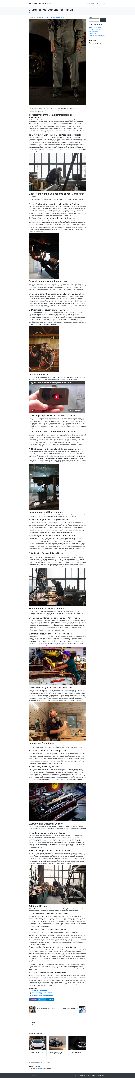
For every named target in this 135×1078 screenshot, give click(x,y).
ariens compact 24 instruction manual (42, 993)
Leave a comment (60, 17)
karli (47, 17)
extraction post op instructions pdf (97, 35)
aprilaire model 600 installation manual (42, 995)
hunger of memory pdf (94, 33)
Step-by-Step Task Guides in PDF (40, 3)
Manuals (53, 17)
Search (90, 17)
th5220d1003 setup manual (39, 990)
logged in (38, 1068)
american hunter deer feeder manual (42, 992)
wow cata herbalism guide (95, 27)
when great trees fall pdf (94, 31)
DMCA (88, 3)
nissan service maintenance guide (96, 29)
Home (92, 3)
